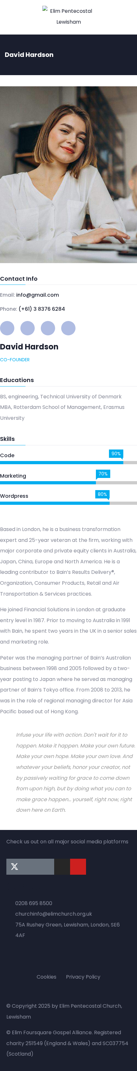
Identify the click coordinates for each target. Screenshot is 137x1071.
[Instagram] (62, 867)
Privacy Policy (83, 977)
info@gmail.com (37, 295)
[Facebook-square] (30, 867)
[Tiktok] (46, 867)
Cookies (46, 977)
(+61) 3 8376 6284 (41, 309)
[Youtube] (78, 867)
